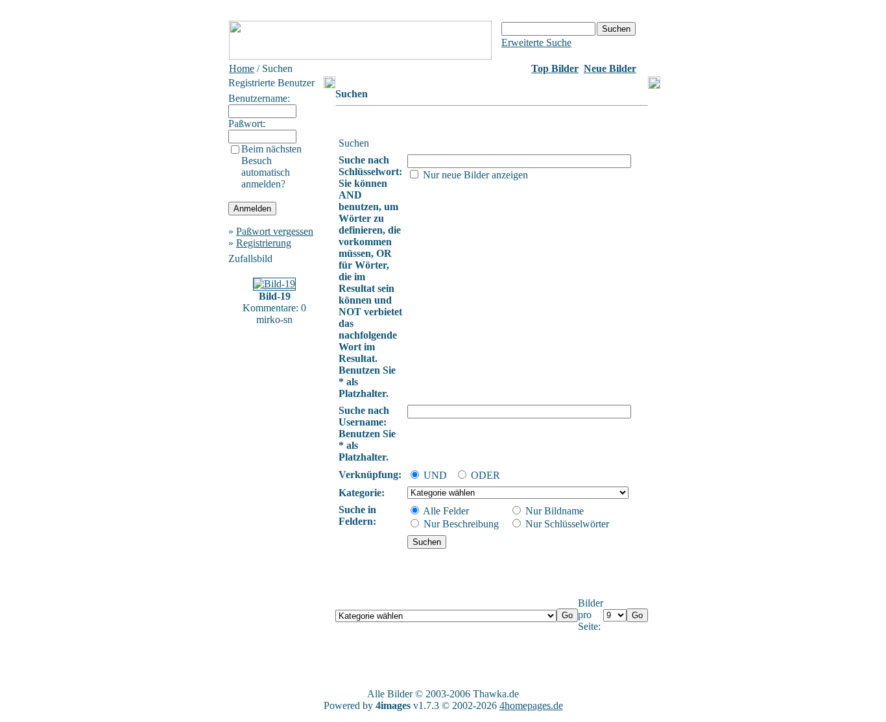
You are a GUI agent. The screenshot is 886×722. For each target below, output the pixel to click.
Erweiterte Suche (536, 42)
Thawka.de (496, 693)
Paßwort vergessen (274, 231)
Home (241, 68)
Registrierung (263, 242)
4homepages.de (531, 705)
